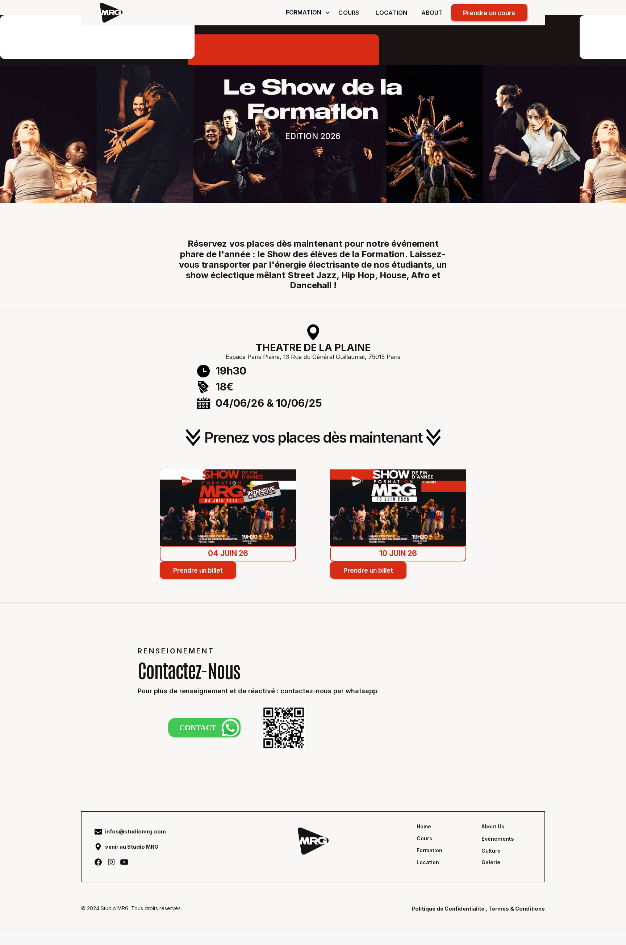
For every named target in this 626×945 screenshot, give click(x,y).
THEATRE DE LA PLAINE (313, 348)
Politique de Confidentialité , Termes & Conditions (478, 909)
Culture (491, 851)
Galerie (490, 862)
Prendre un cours (489, 13)
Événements (497, 839)
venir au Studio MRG (131, 847)
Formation (429, 850)
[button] (308, 12)
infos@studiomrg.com (135, 831)
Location (428, 862)
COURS (348, 12)
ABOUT (432, 12)
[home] (111, 12)
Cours (424, 838)
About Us (492, 826)
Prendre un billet (198, 570)
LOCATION (392, 12)
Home (424, 826)
